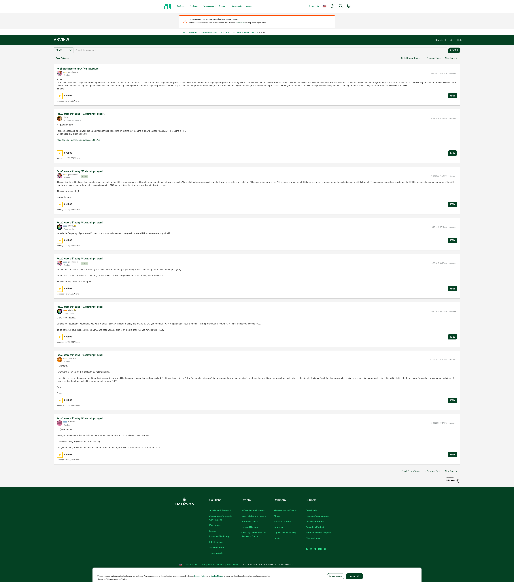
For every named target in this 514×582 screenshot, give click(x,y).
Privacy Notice (200, 576)
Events (277, 537)
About (277, 515)
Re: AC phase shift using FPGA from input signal (80, 113)
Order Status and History (253, 515)
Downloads (311, 510)
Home (183, 32)
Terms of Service (249, 526)
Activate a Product (315, 526)
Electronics (214, 525)
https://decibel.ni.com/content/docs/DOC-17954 (79, 140)
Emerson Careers (282, 521)
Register (439, 40)
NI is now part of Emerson (286, 510)
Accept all (354, 576)
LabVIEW (254, 32)
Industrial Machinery (219, 536)
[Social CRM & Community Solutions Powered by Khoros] (453, 480)
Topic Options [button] (61, 58)
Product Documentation (317, 515)
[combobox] (260, 50)
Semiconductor (216, 547)
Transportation (216, 552)
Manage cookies (233, 565)
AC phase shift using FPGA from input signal (78, 68)
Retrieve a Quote (249, 521)
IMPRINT (211, 565)
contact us (240, 22)
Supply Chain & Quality (285, 532)
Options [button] (452, 73)
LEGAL (203, 565)
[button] (60, 96)
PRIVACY (220, 565)
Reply (452, 95)
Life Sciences (215, 541)
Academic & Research (220, 510)
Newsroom (279, 526)
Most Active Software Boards (235, 32)
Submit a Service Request (318, 532)
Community (193, 32)
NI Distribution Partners (252, 510)
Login (450, 40)
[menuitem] (181, 6)
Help (459, 40)
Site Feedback (313, 537)
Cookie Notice (217, 576)
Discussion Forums (209, 32)
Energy (212, 530)
